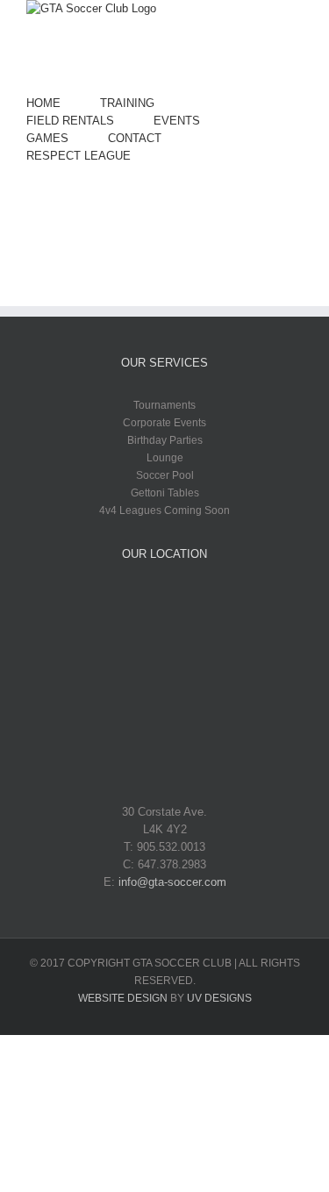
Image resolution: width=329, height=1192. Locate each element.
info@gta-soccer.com (172, 882)
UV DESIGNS (219, 998)
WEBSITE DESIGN (123, 998)
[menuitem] (63, 103)
